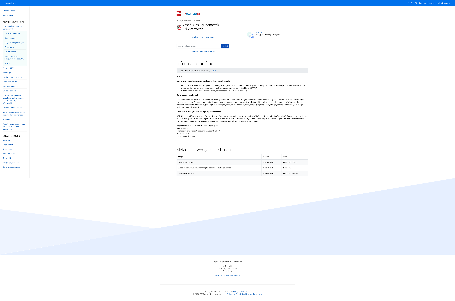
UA (408, 3)
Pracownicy (9, 47)
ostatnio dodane (198, 37)
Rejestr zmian (8, 149)
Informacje (7, 72)
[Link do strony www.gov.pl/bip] (180, 14)
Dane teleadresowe (12, 33)
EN (412, 3)
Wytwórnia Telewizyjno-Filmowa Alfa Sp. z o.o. (244, 294)
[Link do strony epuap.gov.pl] (192, 14)
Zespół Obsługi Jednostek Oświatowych (12, 27)
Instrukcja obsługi (9, 154)
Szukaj (225, 46)
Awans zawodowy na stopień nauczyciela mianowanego (14, 113)
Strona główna (10, 3)
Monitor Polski (8, 15)
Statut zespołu (10, 52)
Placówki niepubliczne (11, 86)
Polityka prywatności (11, 162)
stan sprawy (210, 37)
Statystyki (7, 158)
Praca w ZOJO (8, 68)
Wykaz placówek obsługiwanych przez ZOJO (14, 57)
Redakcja (6, 140)
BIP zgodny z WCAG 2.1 (241, 291)
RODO (7, 63)
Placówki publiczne (10, 82)
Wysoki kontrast (444, 3)
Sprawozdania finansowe (12, 107)
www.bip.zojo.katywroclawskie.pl (227, 275)
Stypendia (7, 119)
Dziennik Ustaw (9, 11)
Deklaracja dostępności (11, 167)
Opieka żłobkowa (9, 91)
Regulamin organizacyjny (14, 42)
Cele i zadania (10, 38)
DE (416, 3)
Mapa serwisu (8, 145)
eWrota (259, 32)
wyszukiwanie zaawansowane (203, 51)
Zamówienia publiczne (427, 3)
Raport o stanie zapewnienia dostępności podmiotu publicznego (14, 126)
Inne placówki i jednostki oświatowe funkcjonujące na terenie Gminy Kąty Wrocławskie (13, 99)
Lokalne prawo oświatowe (13, 77)
